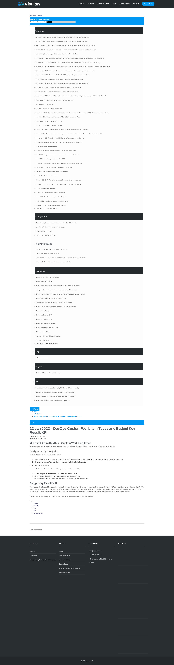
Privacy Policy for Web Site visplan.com (43, 560)
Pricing (114, 4)
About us (136, 4)
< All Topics (34, 409)
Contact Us (33, 555)
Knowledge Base (64, 555)
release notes (38, 513)
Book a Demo (148, 4)
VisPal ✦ (81, 4)
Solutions (91, 4)
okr (35, 510)
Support (61, 551)
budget (36, 503)
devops (36, 505)
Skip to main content (36, 15)
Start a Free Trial (64, 560)
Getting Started (125, 4)
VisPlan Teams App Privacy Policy (70, 568)
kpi (35, 508)
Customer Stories (103, 4)
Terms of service (64, 572)
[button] (89, 30)
